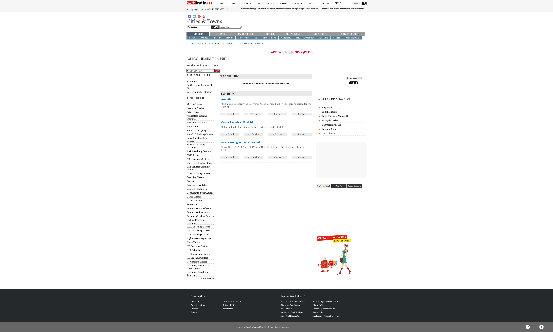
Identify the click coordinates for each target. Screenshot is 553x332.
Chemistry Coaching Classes (200, 162)
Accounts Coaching (196, 108)
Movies (284, 3)
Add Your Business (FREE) (292, 52)
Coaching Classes (195, 177)
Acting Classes (194, 112)
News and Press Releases (292, 301)
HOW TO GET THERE (246, 34)
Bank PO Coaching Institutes (196, 146)
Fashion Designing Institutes (196, 221)
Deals (298, 3)
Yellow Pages (266, 3)
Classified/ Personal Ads (324, 308)
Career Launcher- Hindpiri (237, 122)
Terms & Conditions (232, 301)
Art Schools (192, 126)
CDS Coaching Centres (198, 159)
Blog (326, 3)
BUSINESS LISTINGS (349, 34)
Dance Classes (194, 196)
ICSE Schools (193, 250)
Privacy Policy (229, 305)
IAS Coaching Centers (197, 246)
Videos (313, 3)
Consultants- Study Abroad (200, 192)
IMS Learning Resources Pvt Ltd (240, 142)
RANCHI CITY (198, 34)
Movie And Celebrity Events (293, 312)
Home (220, 3)
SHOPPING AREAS (293, 34)
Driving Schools (194, 200)
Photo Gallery (319, 305)
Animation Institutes (197, 122)
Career (247, 3)
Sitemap (194, 312)
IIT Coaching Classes (197, 261)
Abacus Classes (194, 104)
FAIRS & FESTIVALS (321, 34)
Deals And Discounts (290, 315)
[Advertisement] (304, 20)
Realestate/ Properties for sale (327, 315)
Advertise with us (218, 9)
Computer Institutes (197, 188)
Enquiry (194, 308)
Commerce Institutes (197, 185)
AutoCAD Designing (196, 130)
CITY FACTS (221, 34)
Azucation (227, 99)
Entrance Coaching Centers (200, 216)
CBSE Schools (193, 155)
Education (192, 204)
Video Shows (286, 308)
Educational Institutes (198, 212)
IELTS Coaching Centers (198, 253)
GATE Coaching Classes (198, 226)
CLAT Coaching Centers (198, 173)
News (233, 3)
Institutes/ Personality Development (198, 267)
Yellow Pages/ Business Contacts (327, 301)
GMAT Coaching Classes (198, 230)
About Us (195, 301)
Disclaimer (228, 308)
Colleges (191, 181)
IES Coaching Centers (197, 257)
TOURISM (270, 34)
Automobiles (318, 312)
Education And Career (290, 305)
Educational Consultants (199, 208)
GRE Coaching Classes (198, 234)
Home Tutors (193, 242)
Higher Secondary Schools (199, 238)
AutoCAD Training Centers (200, 134)
